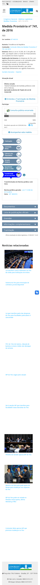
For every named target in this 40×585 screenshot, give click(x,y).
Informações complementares (17, 224)
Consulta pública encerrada (21, 110)
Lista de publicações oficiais (16, 212)
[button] (30, 125)
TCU (3, 4)
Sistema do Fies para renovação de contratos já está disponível (17, 284)
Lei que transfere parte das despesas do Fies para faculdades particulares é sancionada (18, 315)
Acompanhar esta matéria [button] (21, 132)
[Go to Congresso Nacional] (21, 11)
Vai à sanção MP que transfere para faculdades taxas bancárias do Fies (17, 406)
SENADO (25, 1)
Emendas (8, 218)
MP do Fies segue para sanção (16, 375)
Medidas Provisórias (10, 21)
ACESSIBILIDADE (17, 1)
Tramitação (9, 230)
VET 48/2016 (14, 39)
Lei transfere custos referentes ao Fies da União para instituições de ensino (18, 271)
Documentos (9, 206)
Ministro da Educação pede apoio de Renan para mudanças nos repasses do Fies (18, 487)
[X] (32, 125)
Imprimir (18, 72)
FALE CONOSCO (6, 1)
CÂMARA (31, 1)
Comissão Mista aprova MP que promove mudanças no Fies (16, 529)
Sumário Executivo (8, 72)
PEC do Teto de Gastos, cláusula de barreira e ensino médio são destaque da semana (18, 346)
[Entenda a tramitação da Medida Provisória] (24, 175)
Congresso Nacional (10, 19)
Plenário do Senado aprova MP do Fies (18, 455)
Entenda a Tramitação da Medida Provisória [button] (20, 100)
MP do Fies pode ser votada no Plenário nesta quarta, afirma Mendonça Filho (16, 500)
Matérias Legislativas (25, 19)
